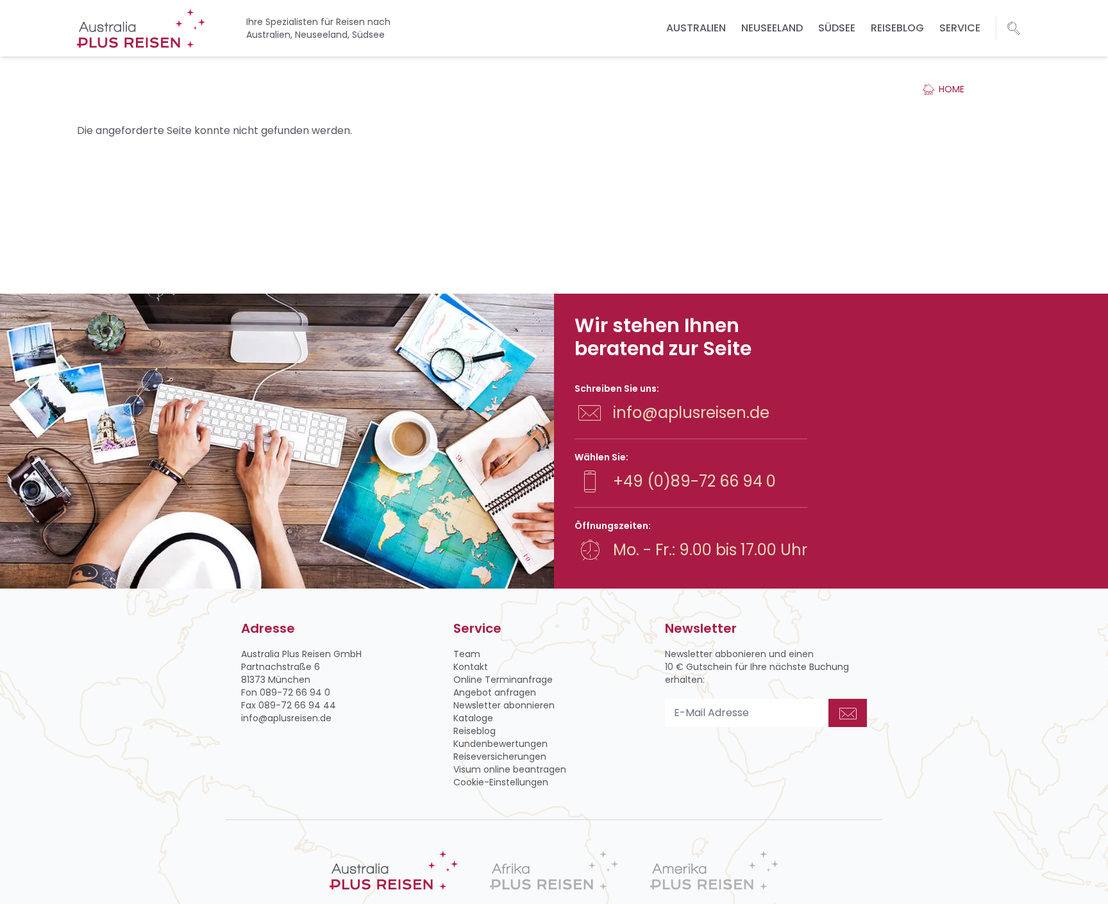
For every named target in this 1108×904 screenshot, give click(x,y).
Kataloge (473, 718)
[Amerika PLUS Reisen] (714, 870)
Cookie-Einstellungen (500, 782)
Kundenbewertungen (500, 743)
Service (959, 28)
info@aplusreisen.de (691, 412)
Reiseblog (897, 28)
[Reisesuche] (1013, 28)
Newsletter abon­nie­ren (504, 705)
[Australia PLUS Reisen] (394, 870)
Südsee (836, 28)
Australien (696, 28)
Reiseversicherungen (499, 756)
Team (466, 654)
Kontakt (470, 666)
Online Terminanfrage (503, 679)
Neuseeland (772, 28)
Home (951, 89)
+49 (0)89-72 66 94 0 (694, 481)
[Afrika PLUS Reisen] (554, 870)
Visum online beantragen (509, 769)
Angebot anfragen (494, 692)
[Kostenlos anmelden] (847, 713)
